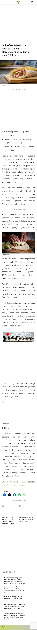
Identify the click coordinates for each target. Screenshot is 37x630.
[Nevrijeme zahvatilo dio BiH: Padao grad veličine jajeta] (27, 510)
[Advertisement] (18, 22)
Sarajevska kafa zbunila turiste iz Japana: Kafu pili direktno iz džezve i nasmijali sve (14, 590)
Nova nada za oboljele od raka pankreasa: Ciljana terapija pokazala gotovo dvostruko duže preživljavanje (14, 580)
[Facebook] (23, 627)
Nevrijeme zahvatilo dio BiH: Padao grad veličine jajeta (26, 519)
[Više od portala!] (18, 2)
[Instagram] (26, 627)
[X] (30, 627)
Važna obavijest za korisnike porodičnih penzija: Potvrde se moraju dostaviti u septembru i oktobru (14, 616)
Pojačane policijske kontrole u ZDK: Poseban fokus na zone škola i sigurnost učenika (14, 606)
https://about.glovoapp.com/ (13, 485)
